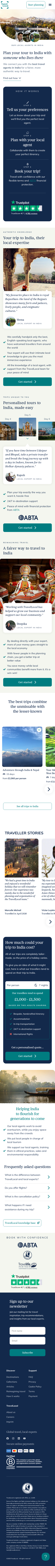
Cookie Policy (35, 1386)
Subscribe (27, 1352)
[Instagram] (13, 1438)
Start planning (36, 4)
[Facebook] (7, 1438)
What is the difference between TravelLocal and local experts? (22, 1177)
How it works (12, 1396)
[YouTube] (24, 1438)
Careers (10, 1417)
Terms (32, 1391)
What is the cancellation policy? (22, 1196)
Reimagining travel (15, 1391)
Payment (33, 1396)
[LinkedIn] (19, 1438)
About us (10, 1412)
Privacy (32, 1381)
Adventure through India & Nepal (21, 770)
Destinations (12, 1377)
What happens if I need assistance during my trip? (19, 1207)
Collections (11, 1381)
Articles (10, 1386)
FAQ (31, 1377)
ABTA (33, 180)
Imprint (9, 1421)
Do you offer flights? (16, 1187)
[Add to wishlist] (39, 730)
